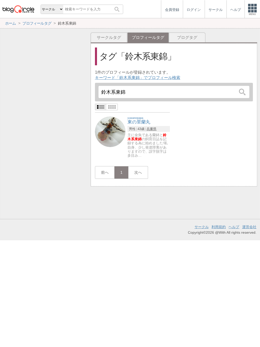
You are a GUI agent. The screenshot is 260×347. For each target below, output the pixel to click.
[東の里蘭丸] (110, 131)
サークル (201, 227)
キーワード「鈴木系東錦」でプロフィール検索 (137, 77)
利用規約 (219, 227)
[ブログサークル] (18, 9)
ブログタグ (187, 37)
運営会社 (249, 227)
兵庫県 (151, 129)
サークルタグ (109, 37)
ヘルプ (234, 227)
